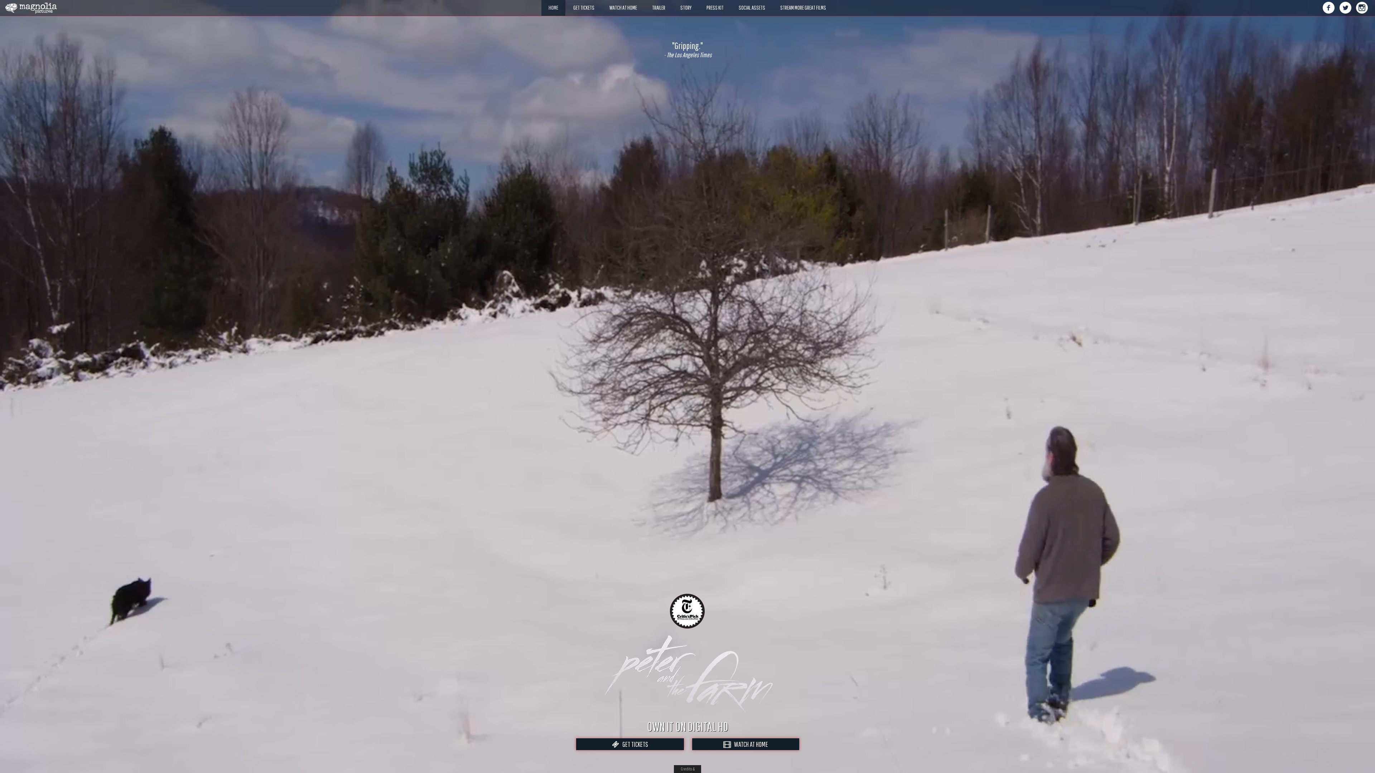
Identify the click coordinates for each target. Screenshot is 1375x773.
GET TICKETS (633, 744)
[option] (687, 49)
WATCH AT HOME (749, 744)
